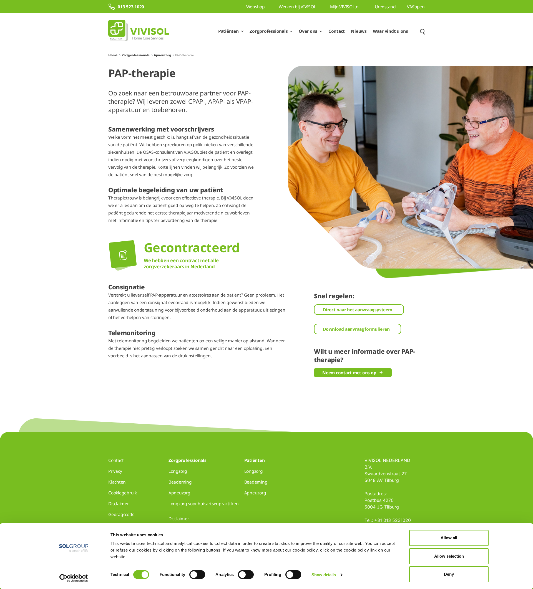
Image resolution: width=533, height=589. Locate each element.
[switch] (197, 574)
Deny (449, 574)
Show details (323, 574)
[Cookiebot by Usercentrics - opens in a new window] (73, 578)
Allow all (449, 537)
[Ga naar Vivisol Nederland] (138, 31)
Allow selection (449, 556)
